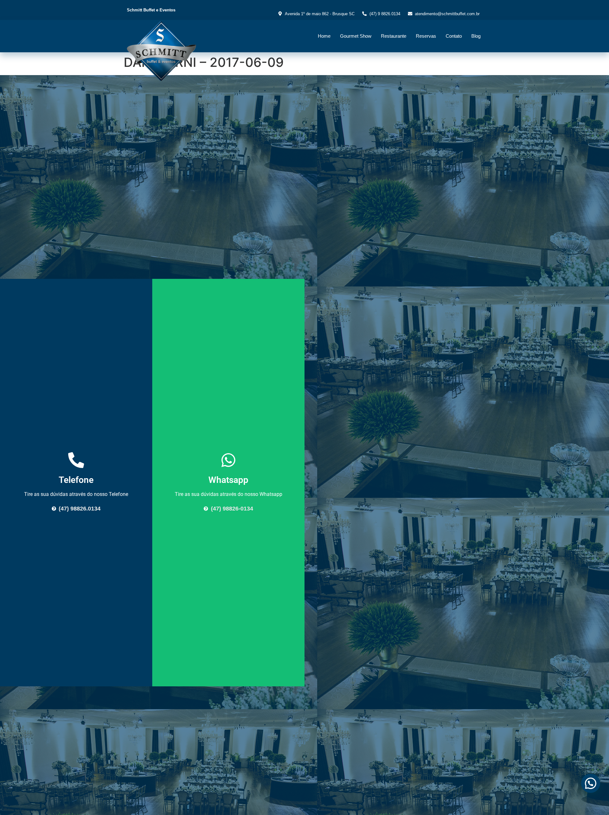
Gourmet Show (355, 36)
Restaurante (393, 36)
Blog (476, 36)
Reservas (426, 36)
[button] (590, 783)
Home (324, 36)
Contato (454, 36)
